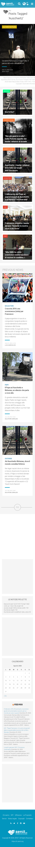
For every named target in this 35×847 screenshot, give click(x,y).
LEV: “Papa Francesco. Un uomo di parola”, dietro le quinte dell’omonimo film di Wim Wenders (17, 730)
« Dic (5, 696)
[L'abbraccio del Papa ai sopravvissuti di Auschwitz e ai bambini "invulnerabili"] (17, 189)
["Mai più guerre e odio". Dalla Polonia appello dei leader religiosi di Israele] (17, 131)
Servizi (4, 819)
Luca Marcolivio (10, 345)
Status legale (12, 819)
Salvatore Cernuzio (11, 419)
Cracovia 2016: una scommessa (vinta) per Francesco (14, 311)
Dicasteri (7, 178)
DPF (12, 815)
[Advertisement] (17, 536)
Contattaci (29, 819)
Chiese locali (9, 120)
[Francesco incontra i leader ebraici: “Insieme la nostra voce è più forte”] (17, 218)
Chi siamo (6, 815)
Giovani (8, 459)
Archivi (6, 91)
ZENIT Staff (5, 71)
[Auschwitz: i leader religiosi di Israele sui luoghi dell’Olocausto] (17, 160)
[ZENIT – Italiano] (10, 4)
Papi (5, 207)
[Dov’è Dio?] (17, 102)
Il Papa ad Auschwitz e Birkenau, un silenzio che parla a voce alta (17, 390)
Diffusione (18, 815)
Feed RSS (18, 704)
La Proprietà (27, 815)
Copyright (21, 819)
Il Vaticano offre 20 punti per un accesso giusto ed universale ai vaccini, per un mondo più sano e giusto (16, 711)
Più (17, 507)
